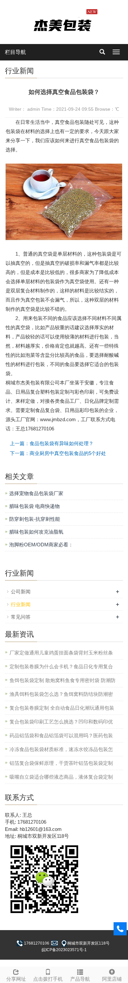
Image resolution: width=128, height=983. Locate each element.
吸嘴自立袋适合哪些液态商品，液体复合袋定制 (61, 777)
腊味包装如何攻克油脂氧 (36, 532)
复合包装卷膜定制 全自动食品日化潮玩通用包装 (62, 708)
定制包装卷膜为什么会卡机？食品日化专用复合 (61, 666)
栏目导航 (15, 52)
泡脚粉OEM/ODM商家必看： (41, 544)
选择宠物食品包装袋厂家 (36, 493)
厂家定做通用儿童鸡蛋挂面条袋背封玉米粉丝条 (61, 652)
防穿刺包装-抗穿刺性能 (34, 519)
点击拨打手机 (48, 979)
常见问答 (21, 617)
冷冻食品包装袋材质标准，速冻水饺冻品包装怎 (61, 749)
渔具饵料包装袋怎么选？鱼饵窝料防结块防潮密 (61, 694)
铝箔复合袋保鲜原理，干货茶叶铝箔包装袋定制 (61, 763)
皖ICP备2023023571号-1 (64, 950)
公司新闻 (21, 591)
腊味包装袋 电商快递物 (34, 506)
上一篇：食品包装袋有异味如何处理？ (52, 443)
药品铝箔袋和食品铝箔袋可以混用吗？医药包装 (61, 735)
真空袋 (45, 254)
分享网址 (16, 979)
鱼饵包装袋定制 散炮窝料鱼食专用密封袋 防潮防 (63, 680)
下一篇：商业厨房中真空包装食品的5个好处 (58, 453)
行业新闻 (21, 604)
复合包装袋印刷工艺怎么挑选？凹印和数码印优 (61, 721)
